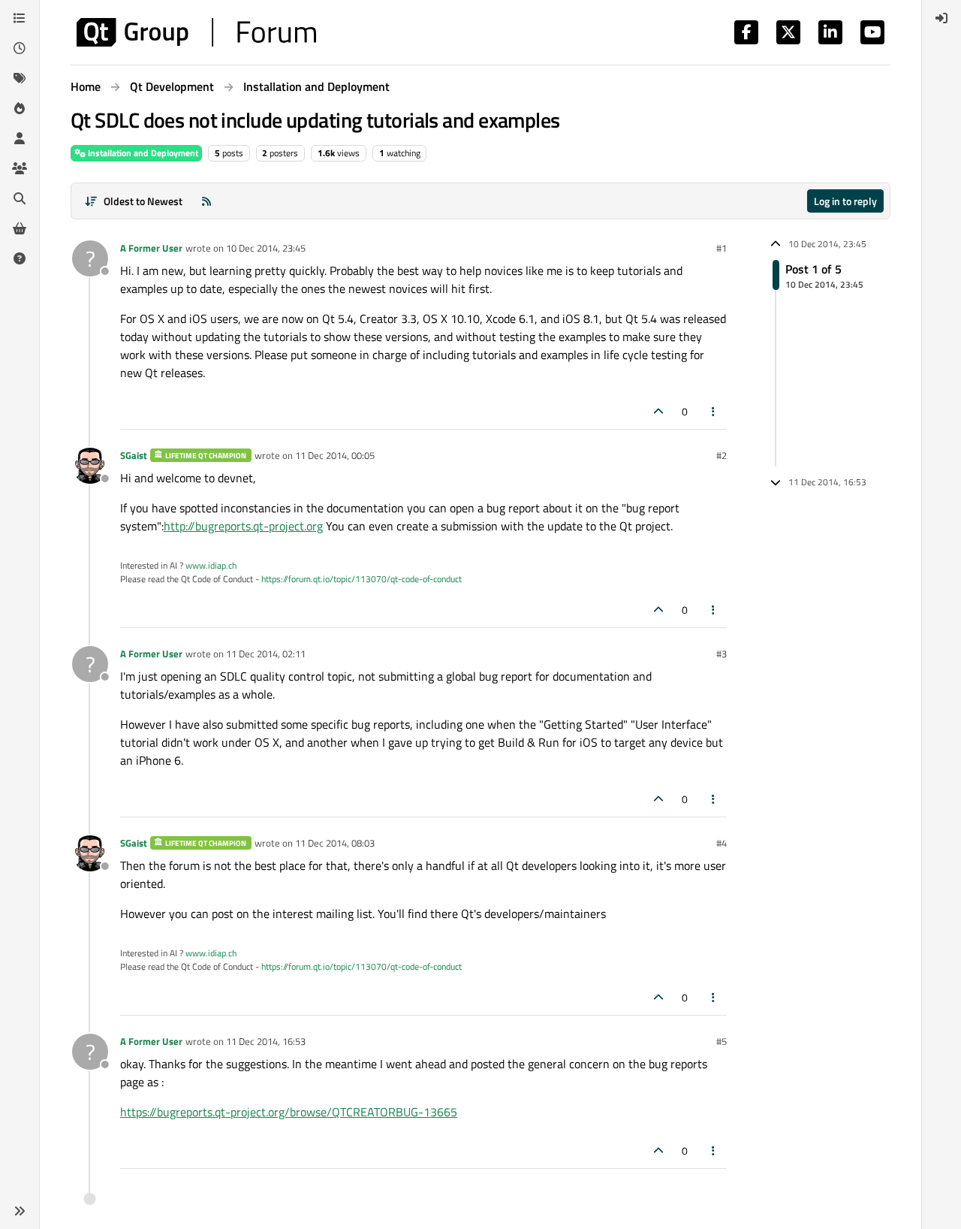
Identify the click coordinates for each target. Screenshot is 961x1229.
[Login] (941, 18)
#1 (721, 247)
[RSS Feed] (206, 201)
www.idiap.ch (210, 565)
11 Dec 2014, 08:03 (335, 842)
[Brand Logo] (196, 32)
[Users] (19, 138)
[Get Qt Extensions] (19, 228)
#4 (721, 842)
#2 (721, 455)
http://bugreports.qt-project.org (243, 526)
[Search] (19, 198)
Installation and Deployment (142, 153)
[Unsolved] (19, 258)
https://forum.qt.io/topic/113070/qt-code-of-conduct (361, 579)
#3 (721, 653)
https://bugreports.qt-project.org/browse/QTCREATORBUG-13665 (288, 1112)
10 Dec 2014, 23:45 (266, 247)
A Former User (151, 247)
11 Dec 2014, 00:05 (335, 455)
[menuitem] (941, 18)
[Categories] (19, 18)
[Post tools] (714, 411)
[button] (19, 1211)
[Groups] (19, 168)
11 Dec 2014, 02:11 (266, 653)
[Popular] (19, 108)
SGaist (133, 455)
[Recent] (19, 48)
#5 (721, 1041)
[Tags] (19, 78)
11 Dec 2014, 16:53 (266, 1041)
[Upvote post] (658, 411)
